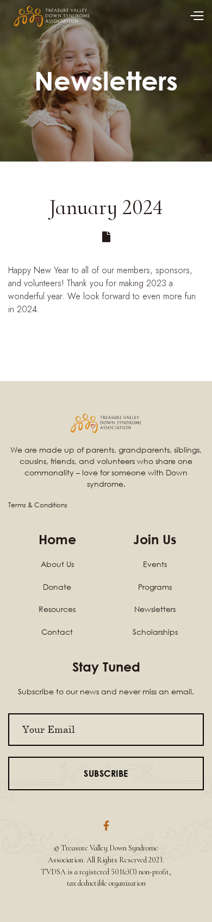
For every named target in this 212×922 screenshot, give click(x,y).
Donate (57, 587)
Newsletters (155, 609)
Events (155, 564)
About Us (57, 564)
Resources (57, 609)
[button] (196, 16)
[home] (51, 16)
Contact (57, 632)
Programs (155, 587)
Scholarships (155, 632)
